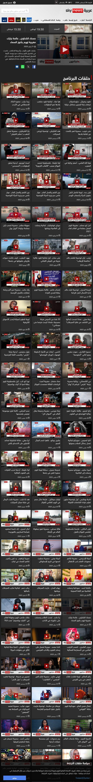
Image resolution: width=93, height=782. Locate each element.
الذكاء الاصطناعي (48, 19)
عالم (66, 19)
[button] (11, 19)
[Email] (17, 66)
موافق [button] (14, 777)
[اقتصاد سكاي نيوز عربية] (29, 19)
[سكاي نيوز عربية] (79, 11)
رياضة (58, 19)
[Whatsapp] (22, 66)
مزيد (36, 19)
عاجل (18, 19)
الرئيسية (89, 19)
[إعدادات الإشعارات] (24, 20)
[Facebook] (34, 66)
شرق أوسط (73, 19)
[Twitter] (28, 66)
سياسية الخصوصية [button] (82, 777)
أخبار (83, 19)
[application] (64, 49)
